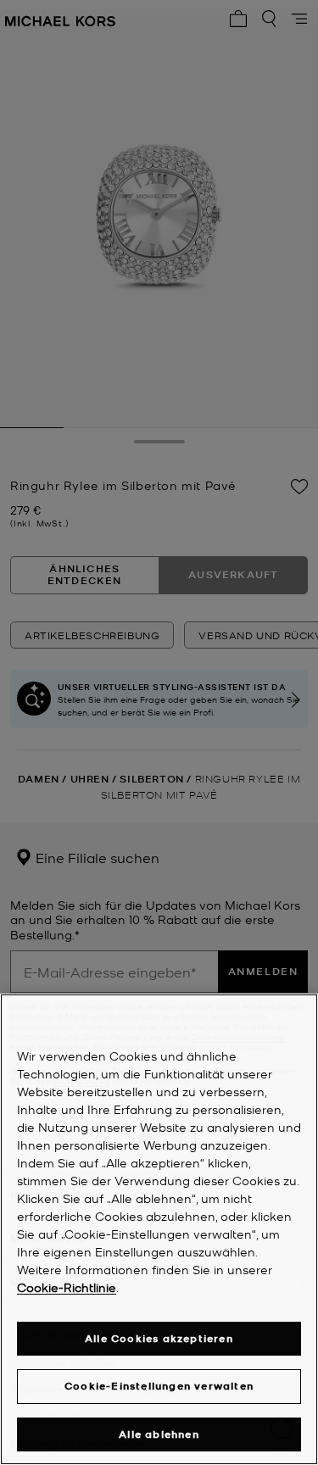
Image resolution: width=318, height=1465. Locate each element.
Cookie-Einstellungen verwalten (159, 1386)
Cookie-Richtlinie (66, 1287)
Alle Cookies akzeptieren (159, 1338)
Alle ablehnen (159, 1434)
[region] (159, 1229)
